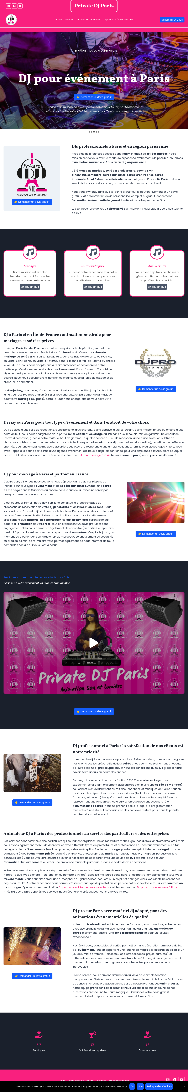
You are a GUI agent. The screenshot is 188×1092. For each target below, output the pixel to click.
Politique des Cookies (159, 1086)
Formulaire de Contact (81, 1080)
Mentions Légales (119, 1080)
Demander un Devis (172, 19)
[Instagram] (8, 6)
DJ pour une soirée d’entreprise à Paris (83, 887)
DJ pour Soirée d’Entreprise (118, 19)
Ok (132, 1086)
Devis (62, 1080)
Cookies (101, 1080)
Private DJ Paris (94, 6)
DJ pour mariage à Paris (94, 455)
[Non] (184, 1086)
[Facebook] (14, 6)
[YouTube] (20, 6)
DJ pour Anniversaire (88, 19)
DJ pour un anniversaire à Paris (157, 887)
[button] (94, 643)
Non (140, 1086)
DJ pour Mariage (63, 19)
